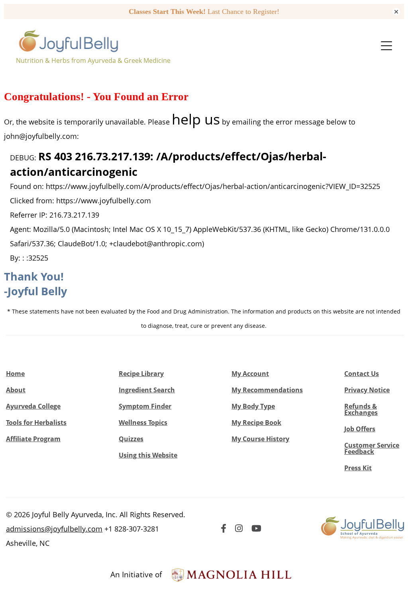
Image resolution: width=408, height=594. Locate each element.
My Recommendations (267, 390)
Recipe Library (141, 373)
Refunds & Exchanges (361, 409)
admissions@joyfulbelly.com (54, 529)
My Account (250, 373)
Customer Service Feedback (371, 448)
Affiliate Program (33, 438)
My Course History (260, 438)
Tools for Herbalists (36, 422)
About (16, 390)
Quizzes (131, 438)
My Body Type (253, 406)
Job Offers (359, 429)
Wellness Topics (143, 422)
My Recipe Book (256, 422)
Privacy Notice (367, 390)
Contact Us (361, 373)
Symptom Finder (145, 406)
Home (15, 373)
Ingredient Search (147, 390)
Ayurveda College (33, 406)
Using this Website (148, 455)
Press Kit (358, 468)
